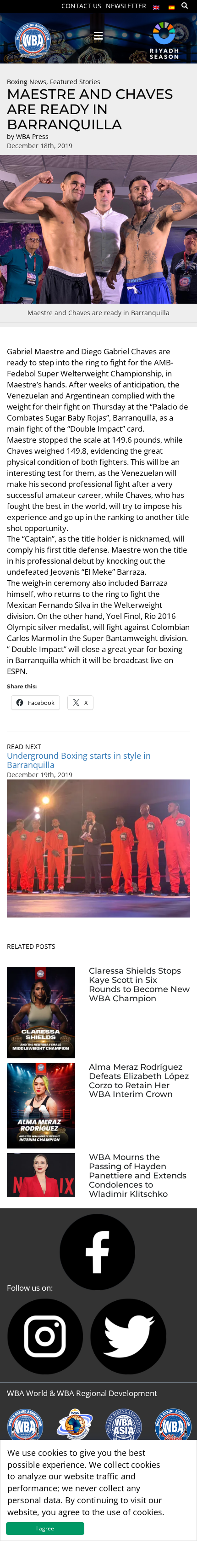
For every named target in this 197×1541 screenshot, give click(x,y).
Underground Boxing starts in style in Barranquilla (79, 760)
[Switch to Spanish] (172, 5)
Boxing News (26, 81)
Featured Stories (75, 81)
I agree (45, 1528)
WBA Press (32, 136)
